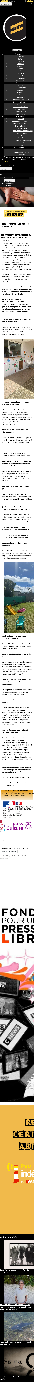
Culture (21, 59)
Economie (20, 64)
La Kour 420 (22, 155)
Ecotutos (22, 88)
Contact (21, 119)
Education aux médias (21, 152)
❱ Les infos (19, 54)
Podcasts (20, 90)
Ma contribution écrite (20, 100)
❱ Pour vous (19, 83)
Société (21, 73)
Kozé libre (20, 92)
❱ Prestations (19, 147)
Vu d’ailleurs (20, 78)
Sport (21, 76)
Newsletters (4, 0)
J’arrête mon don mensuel (23, 131)
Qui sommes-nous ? (20, 124)
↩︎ (4, 1378)
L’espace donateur (23, 133)
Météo (20, 68)
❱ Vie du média (18, 116)
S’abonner (30, 0)
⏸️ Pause (15, 215)
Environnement (21, 66)
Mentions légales (21, 138)
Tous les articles (21, 80)
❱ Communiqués (19, 102)
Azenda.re (21, 97)
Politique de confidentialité (22, 140)
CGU (22, 143)
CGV (22, 145)
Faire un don (22, 128)
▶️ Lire (9, 215)
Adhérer (23, 135)
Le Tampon (21, 104)
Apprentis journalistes (14, 856)
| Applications (9, 183)
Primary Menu (17, 50)
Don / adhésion (20, 126)
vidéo (20, 274)
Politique (21, 71)
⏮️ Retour (21, 215)
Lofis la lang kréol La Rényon (20, 95)
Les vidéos (21, 85)
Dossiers (21, 61)
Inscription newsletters (20, 121)
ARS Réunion (20, 114)
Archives (21, 57)
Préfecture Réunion (21, 112)
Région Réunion (20, 109)
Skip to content (5, 7)
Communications (20, 150)
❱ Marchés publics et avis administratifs (19, 157)
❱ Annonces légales (19, 159)
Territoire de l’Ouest (20, 107)
